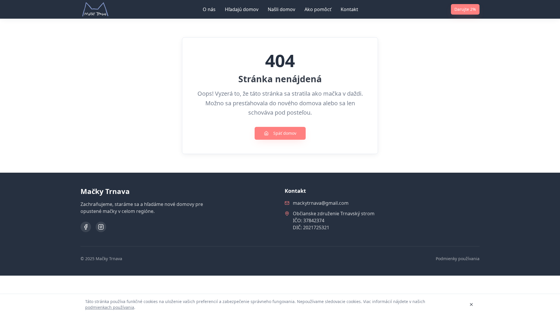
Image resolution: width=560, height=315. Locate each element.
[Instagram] (101, 227)
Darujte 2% (465, 9)
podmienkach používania (109, 307)
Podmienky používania (458, 258)
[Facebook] (85, 227)
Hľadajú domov (241, 9)
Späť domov (284, 133)
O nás (209, 9)
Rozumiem (449, 304)
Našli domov (281, 9)
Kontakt (349, 9)
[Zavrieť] (471, 304)
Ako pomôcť (317, 9)
